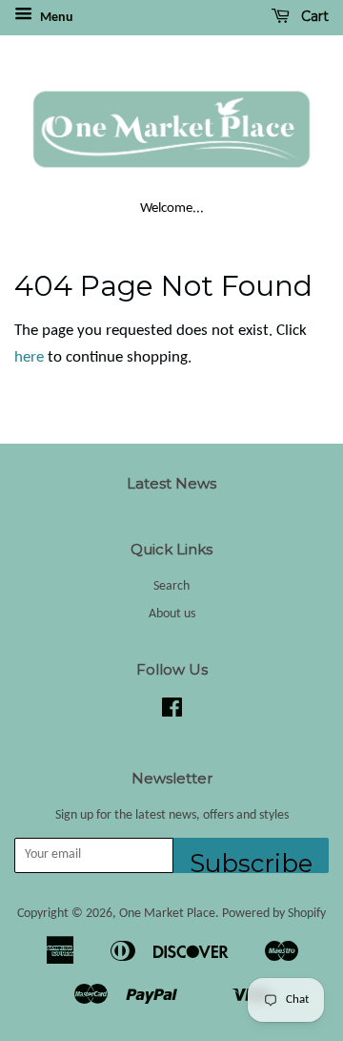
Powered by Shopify (274, 913)
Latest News (171, 483)
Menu (55, 17)
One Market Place (167, 913)
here (29, 357)
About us (172, 614)
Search (171, 586)
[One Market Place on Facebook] (172, 712)
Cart (313, 16)
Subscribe (251, 860)
